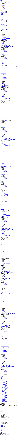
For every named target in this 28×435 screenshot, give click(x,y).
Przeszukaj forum (2, 378)
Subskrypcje (2, 377)
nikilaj (5, 258)
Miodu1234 (6, 327)
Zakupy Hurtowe (3, 391)
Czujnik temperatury (3, 146)
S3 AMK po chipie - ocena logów (5, 326)
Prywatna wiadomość (5, 51)
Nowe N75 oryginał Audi (4, 112)
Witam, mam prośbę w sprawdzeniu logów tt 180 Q (7, 229)
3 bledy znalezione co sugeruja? (4, 250)
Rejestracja (2, 1)
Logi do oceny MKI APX (4, 264)
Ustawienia (2, 376)
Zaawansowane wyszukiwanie (4, 12)
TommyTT (5, 87)
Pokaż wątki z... (1, 404)
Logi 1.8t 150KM (3, 279)
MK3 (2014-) (5, 386)
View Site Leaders (5, 9)
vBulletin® (3, 433)
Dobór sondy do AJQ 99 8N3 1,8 (5, 300)
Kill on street (3, 390)
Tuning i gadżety (3, 382)
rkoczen (5, 347)
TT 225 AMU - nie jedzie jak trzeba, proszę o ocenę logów (7, 272)
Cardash (5, 74)
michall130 (5, 140)
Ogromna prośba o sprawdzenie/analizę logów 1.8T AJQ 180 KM (8, 139)
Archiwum (2, 430)
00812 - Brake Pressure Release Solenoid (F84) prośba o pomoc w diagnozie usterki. (10, 66)
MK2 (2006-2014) (5, 381)
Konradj (5, 230)
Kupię (2, 394)
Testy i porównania (4, 384)
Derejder (5, 47)
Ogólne (3, 380)
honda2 (5, 40)
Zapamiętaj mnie (3, 3)
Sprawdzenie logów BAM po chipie (5, 346)
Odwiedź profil (5, 50)
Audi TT (2, 14)
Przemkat (5, 294)
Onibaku (5, 237)
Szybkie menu (3, 8)
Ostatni (6, 19)
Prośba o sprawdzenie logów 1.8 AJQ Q (5, 159)
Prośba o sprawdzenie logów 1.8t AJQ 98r (6, 202)
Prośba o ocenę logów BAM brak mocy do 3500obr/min (7, 366)
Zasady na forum (1, 427)
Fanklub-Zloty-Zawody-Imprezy (5, 387)
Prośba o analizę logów (3, 73)
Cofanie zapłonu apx (3, 39)
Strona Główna (3, 5)
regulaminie (19, 18)
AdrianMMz (6, 273)
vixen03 (5, 147)
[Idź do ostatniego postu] (8, 38)
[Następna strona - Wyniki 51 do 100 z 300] (5, 19)
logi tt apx (2, 257)
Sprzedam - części (4, 396)
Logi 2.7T (2, 209)
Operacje (3, 7)
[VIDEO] (2, 426)
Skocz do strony (2, 20)
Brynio (5, 367)
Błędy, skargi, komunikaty (4, 401)
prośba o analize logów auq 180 (4, 86)
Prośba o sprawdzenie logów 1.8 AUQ (5, 293)
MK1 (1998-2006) (5, 385)
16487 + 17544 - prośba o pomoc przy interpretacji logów (7, 46)
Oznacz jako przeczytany (4, 25)
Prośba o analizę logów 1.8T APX (5, 195)
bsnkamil (5, 280)
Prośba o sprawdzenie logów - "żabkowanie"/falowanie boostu (8, 313)
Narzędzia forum (2, 24)
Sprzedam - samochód (4, 398)
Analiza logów (3, 216)
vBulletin (8, 434)
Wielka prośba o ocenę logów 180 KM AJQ (6, 166)
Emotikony (2, 425)
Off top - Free (3, 400)
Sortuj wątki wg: (1, 406)
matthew (5, 196)
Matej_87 (5, 167)
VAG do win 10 (3, 99)
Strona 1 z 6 (1, 19)
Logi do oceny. (3, 236)
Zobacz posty (5, 37)
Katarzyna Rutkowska (6, 120)
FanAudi (5, 314)
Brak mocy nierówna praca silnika (5, 119)
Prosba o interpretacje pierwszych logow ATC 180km (7, 339)
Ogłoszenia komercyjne (4, 399)
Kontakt (2, 429)
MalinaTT (5, 100)
